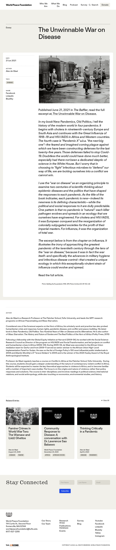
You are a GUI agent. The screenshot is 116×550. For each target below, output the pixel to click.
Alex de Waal (12, 71)
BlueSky (9, 99)
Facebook (10, 93)
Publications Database (65, 527)
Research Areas (63, 521)
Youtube (99, 520)
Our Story (46, 520)
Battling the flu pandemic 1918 (56, 284)
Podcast (74, 5)
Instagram (99, 536)
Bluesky (98, 530)
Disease (10, 82)
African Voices (59, 455)
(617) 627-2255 (13, 531)
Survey (84, 5)
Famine (20, 455)
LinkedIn (10, 96)
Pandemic (93, 455)
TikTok (98, 533)
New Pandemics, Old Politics (72, 121)
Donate (105, 5)
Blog (65, 5)
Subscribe (65, 491)
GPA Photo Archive (73, 284)
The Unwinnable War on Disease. (75, 113)
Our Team (46, 524)
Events (62, 531)
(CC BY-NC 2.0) (85, 284)
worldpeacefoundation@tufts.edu (21, 529)
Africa (47, 455)
